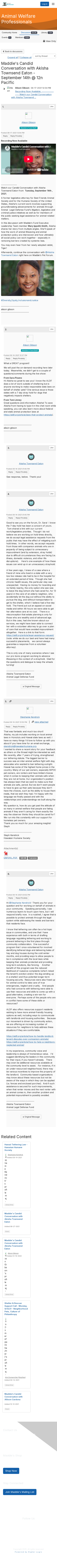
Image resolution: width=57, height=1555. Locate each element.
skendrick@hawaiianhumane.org (20, 746)
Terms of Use (34, 1534)
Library (46, 32)
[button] (4, 88)
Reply (5, 136)
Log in (44, 4)
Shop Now (11, 1470)
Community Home (9, 32)
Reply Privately (16, 136)
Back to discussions (13, 51)
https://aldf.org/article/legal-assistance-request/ (30, 635)
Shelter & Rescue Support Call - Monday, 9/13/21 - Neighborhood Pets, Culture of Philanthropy (16, 1309)
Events (6, 37)
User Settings (48, 1534)
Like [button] (51, 106)
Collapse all (26, 57)
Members (22, 37)
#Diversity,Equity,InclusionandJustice (19, 300)
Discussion (28, 32)
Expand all (13, 57)
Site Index (8, 1534)
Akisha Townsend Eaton (31, 463)
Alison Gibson (29, 122)
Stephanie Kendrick (30, 717)
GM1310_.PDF (11, 857)
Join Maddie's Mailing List (19, 1492)
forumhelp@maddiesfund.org (22, 1444)
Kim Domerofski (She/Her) (15, 1377)
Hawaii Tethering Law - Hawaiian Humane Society (16, 1147)
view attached (41, 722)
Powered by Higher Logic (28, 1552)
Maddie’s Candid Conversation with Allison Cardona (14, 1397)
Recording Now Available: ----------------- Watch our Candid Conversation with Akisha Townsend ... (32, 94)
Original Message (32, 686)
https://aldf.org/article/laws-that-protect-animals (28, 414)
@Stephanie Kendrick (20, 902)
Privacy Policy (20, 1534)
